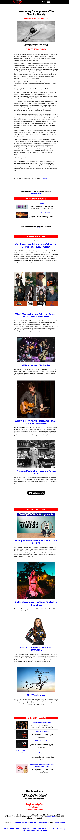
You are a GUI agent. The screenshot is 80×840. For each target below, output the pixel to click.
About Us (50, 829)
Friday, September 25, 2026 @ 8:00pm (42, 206)
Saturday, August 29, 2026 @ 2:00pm (42, 734)
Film (22, 829)
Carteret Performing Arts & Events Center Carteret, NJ (42, 758)
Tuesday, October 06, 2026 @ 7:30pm (42, 216)
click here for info (36, 193)
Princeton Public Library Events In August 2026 (36, 472)
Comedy (10, 829)
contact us (51, 817)
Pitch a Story (60, 829)
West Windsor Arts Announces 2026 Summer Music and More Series (36, 422)
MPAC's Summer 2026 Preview (36, 365)
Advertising (42, 829)
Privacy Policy (42, 830)
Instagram (32, 822)
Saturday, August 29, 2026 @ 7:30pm (42, 725)
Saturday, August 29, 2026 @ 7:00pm (42, 756)
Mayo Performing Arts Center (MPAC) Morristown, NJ (42, 209)
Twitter (24, 822)
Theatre (33, 829)
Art (5, 829)
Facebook (17, 822)
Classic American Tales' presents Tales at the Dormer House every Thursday (36, 245)
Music (27, 829)
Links (24, 830)
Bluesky (46, 822)
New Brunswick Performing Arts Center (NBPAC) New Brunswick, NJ (42, 771)
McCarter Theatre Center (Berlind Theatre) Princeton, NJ (42, 736)
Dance (17, 829)
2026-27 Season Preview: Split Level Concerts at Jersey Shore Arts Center (36, 315)
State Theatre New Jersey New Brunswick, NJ (42, 218)
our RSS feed (60, 822)
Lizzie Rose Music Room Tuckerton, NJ (42, 727)
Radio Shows (31, 830)
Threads (39, 822)
